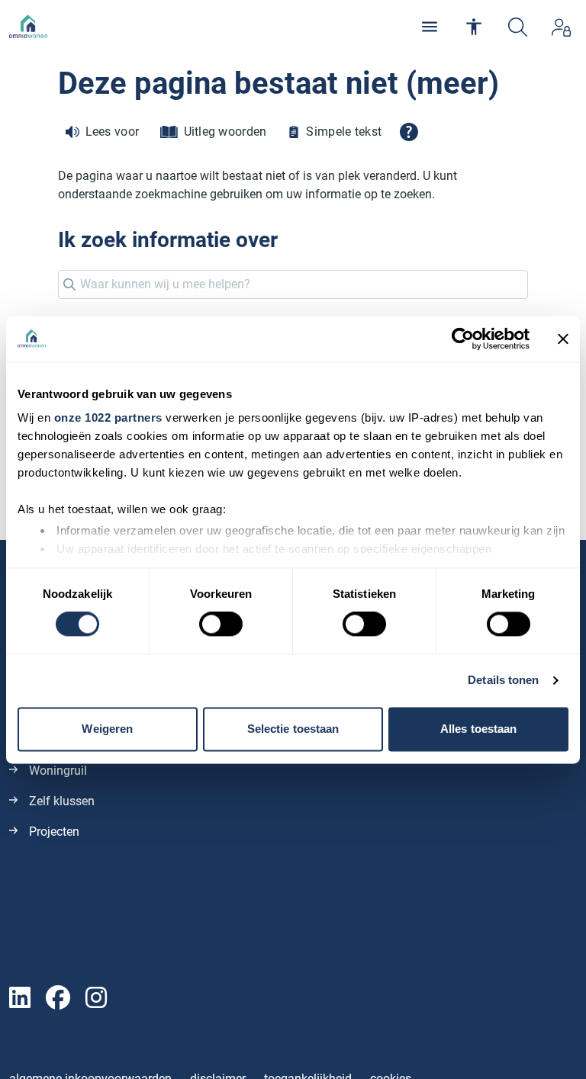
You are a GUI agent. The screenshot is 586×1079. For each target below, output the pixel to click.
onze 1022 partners (108, 417)
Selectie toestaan (293, 728)
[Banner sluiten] (563, 338)
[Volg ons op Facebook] (58, 998)
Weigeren (107, 728)
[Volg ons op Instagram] (96, 998)
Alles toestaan (478, 728)
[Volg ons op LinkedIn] (20, 998)
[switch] (221, 624)
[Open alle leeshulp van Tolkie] (409, 132)
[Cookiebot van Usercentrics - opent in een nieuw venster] (463, 338)
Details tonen (503, 680)
